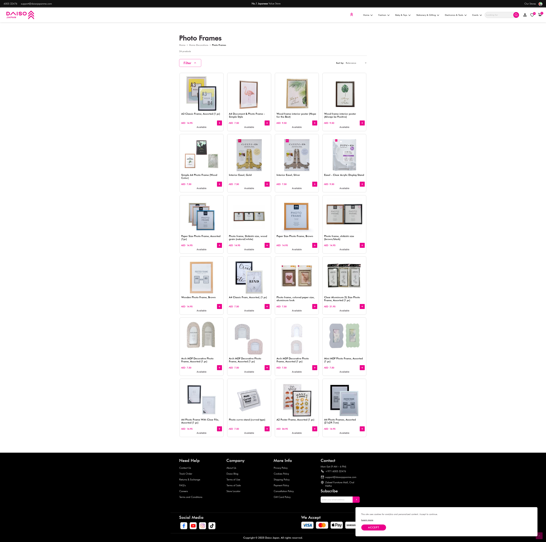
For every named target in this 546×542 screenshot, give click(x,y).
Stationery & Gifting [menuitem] (426, 15)
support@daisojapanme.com (36, 3)
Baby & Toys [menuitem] (401, 15)
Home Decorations (198, 45)
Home (182, 45)
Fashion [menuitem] (382, 15)
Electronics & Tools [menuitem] (454, 15)
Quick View (220, 77)
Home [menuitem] (366, 15)
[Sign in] (525, 15)
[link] (367, 520)
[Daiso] (19, 15)
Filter (187, 63)
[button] (540, 15)
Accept (373, 527)
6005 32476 (10, 3)
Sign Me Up (356, 499)
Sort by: (340, 63)
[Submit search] (516, 15)
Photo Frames (219, 45)
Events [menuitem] (475, 15)
